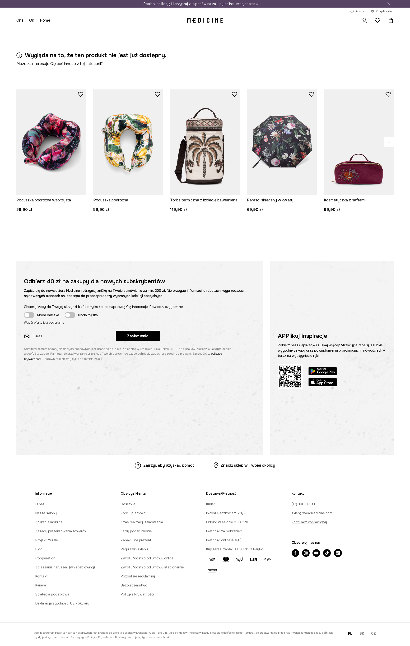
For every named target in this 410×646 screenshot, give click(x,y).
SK (361, 633)
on (31, 20)
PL (350, 633)
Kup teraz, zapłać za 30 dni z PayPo (234, 549)
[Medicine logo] (205, 20)
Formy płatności (133, 513)
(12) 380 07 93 (303, 504)
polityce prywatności (100, 637)
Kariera (40, 585)
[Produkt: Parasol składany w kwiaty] (282, 142)
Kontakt (41, 576)
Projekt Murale (46, 540)
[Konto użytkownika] (364, 20)
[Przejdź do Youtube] (316, 553)
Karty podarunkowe (136, 531)
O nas (40, 504)
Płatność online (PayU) (224, 540)
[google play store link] (322, 372)
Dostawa (128, 504)
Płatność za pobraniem (224, 531)
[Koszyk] (390, 20)
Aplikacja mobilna (48, 522)
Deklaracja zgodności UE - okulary (62, 603)
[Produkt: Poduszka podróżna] (128, 142)
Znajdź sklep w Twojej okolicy (248, 465)
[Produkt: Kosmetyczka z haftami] (359, 142)
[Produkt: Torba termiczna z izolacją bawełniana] (205, 142)
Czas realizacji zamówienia (142, 522)
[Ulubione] (377, 20)
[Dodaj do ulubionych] (80, 94)
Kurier (210, 504)
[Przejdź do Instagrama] (306, 553)
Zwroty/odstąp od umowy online (147, 558)
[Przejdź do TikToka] (327, 553)
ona (19, 20)
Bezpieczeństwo (134, 585)
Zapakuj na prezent (136, 540)
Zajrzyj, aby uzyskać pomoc (169, 465)
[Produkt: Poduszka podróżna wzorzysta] (51, 142)
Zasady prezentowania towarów (61, 531)
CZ (373, 633)
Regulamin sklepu (134, 549)
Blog (38, 549)
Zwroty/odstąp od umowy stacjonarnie (152, 567)
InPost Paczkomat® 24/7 (226, 513)
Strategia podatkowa (52, 594)
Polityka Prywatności (137, 594)
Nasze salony (46, 513)
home (45, 20)
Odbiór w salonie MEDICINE (227, 522)
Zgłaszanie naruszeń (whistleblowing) (65, 567)
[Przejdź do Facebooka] (295, 553)
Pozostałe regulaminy (138, 576)
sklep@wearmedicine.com (312, 513)
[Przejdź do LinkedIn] (338, 553)
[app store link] (322, 383)
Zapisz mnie (138, 336)
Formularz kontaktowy (309, 522)
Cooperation (45, 558)
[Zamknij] (388, 4)
